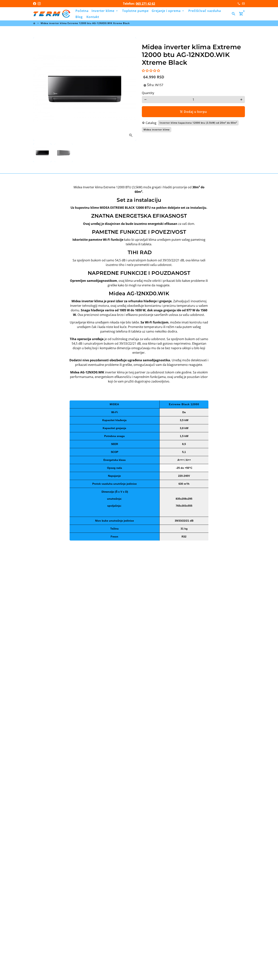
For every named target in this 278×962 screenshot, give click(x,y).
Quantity (148, 93)
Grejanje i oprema (168, 11)
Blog (79, 17)
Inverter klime (105, 11)
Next (131, 89)
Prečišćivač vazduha (204, 11)
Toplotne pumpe (135, 11)
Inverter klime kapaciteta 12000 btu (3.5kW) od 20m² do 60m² (198, 122)
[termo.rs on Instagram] (39, 4)
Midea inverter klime (157, 129)
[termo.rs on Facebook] (34, 4)
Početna (82, 11)
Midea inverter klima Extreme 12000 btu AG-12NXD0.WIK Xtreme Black (85, 23)
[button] (151, 71)
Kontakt (92, 17)
